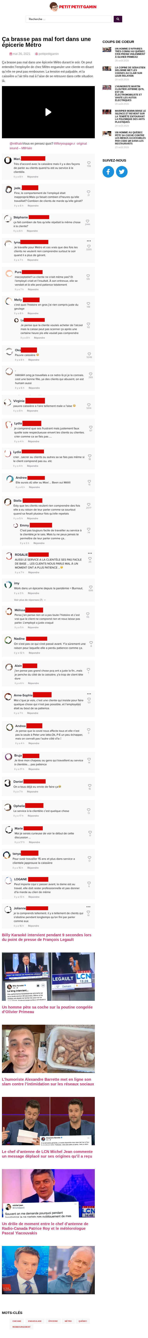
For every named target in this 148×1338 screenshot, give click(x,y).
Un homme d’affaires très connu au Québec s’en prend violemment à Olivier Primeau (130, 52)
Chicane (17, 1321)
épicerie (53, 1321)
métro (68, 1321)
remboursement (21, 1327)
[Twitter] (122, 172)
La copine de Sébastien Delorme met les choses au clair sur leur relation (130, 71)
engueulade (35, 1321)
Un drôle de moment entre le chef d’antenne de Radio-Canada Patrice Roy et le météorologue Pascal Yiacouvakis (45, 1228)
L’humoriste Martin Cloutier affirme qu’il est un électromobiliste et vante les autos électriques (129, 93)
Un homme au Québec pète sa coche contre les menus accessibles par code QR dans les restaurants (130, 138)
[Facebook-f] (108, 172)
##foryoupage (63, 143)
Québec (83, 1321)
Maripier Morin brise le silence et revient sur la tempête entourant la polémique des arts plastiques (130, 116)
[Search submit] (118, 19)
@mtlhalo (16, 143)
